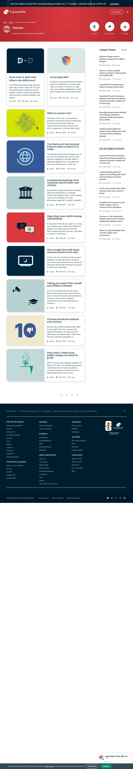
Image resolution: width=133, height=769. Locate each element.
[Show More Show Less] (124, 410)
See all (123, 50)
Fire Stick (10, 450)
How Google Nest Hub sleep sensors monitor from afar (63, 251)
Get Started (117, 12)
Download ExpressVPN (14, 425)
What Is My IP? (77, 462)
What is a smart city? (59, 113)
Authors (11, 22)
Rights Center (43, 465)
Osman (14, 101)
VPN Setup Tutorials (78, 440)
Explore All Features (45, 425)
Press (41, 477)
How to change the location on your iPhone (66, 411)
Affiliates (75, 429)
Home (5, 22)
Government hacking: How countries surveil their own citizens (63, 183)
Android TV (10, 454)
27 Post (94, 33)
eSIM (41, 444)
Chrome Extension (13, 457)
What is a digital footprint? (89, 411)
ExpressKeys (43, 437)
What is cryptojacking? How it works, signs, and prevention (112, 232)
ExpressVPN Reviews (46, 471)
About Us (42, 459)
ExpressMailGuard (45, 440)
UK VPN (9, 472)
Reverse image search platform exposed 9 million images (112, 59)
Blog (73, 471)
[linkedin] (112, 498)
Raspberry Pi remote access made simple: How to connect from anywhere (112, 204)
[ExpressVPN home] (14, 12)
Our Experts (43, 474)
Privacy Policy (44, 498)
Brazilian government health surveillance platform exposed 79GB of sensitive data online (112, 116)
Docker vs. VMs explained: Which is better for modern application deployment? (111, 218)
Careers (41, 480)
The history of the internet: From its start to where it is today (63, 147)
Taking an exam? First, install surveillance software (64, 284)
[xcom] (116, 498)
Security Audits (44, 468)
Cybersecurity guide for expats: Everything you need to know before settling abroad (112, 132)
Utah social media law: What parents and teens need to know (112, 190)
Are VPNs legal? (46, 411)
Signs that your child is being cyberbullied (64, 217)
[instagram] (124, 498)
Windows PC (11, 432)
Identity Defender (45, 447)
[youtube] (108, 498)
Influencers (75, 432)
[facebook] (120, 498)
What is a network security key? (29, 411)
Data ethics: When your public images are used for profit (62, 355)
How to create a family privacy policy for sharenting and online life (112, 73)
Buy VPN (75, 447)
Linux (8, 441)
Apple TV (10, 447)
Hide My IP (75, 465)
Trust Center (43, 462)
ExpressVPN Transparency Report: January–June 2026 (111, 85)
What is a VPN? (77, 459)
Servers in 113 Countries (15, 465)
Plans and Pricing (45, 429)
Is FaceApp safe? (59, 77)
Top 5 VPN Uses (77, 468)
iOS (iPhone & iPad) (13, 435)
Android (9, 438)
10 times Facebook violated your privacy (63, 320)
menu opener (127, 12)
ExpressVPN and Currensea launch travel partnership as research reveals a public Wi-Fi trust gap (112, 99)
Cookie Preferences (73, 498)
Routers (9, 444)
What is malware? (12, 411)
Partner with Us (77, 425)
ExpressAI (42, 450)
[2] (77, 395)
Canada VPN (11, 475)
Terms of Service (57, 498)
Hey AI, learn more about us (48, 484)
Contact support (77, 450)
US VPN (9, 469)
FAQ (73, 444)
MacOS (9, 429)
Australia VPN (11, 478)
